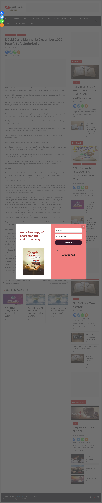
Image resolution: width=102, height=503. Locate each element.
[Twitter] (2, 17)
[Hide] (1, 29)
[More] (2, 25)
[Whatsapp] (2, 21)
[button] (33, 261)
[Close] (83, 227)
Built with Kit (68, 255)
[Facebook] (2, 13)
